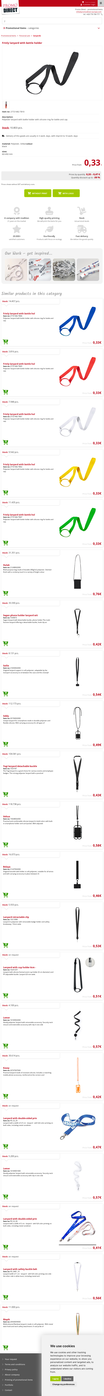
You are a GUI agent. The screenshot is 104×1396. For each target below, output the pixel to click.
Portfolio (9, 1385)
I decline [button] (67, 1379)
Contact (8, 1390)
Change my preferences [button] (63, 1384)
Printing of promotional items (19, 1380)
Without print (39, 193)
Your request (11, 1359)
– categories (22, 28)
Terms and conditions (15, 1364)
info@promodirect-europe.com (88, 12)
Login (93, 4)
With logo (68, 193)
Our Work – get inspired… (28, 253)
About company (12, 1374)
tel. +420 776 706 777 (91, 14)
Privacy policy (11, 1369)
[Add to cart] (5, 342)
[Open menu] (101, 3)
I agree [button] (55, 1379)
